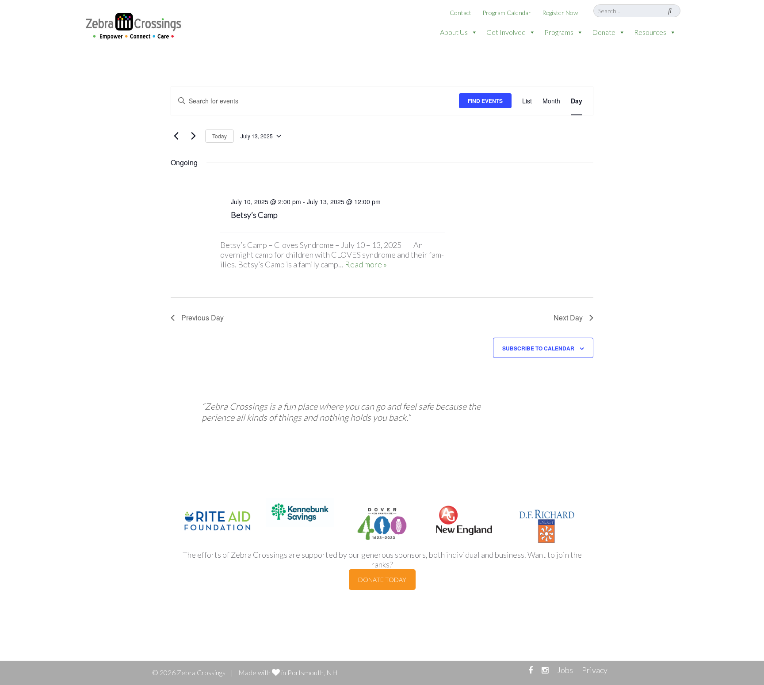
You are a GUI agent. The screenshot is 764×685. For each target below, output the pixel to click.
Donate (603, 32)
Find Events (485, 101)
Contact (460, 12)
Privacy (594, 670)
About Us (454, 32)
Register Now (560, 12)
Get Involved (506, 32)
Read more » (366, 264)
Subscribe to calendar (538, 348)
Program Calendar (506, 12)
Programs (558, 32)
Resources (650, 32)
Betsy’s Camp (254, 215)
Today (219, 136)
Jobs (565, 670)
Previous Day (202, 317)
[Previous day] (176, 136)
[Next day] (193, 136)
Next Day (568, 317)
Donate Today (382, 579)
